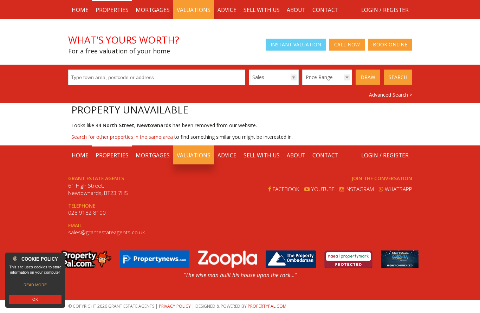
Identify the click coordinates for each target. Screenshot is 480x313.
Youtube (322, 189)
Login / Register (385, 10)
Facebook (285, 189)
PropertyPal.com (267, 306)
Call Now (347, 44)
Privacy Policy (175, 306)
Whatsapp (397, 189)
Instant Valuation (296, 44)
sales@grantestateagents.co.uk (106, 232)
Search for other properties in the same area (122, 136)
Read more (35, 285)
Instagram (359, 189)
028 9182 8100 (87, 212)
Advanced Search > (390, 94)
